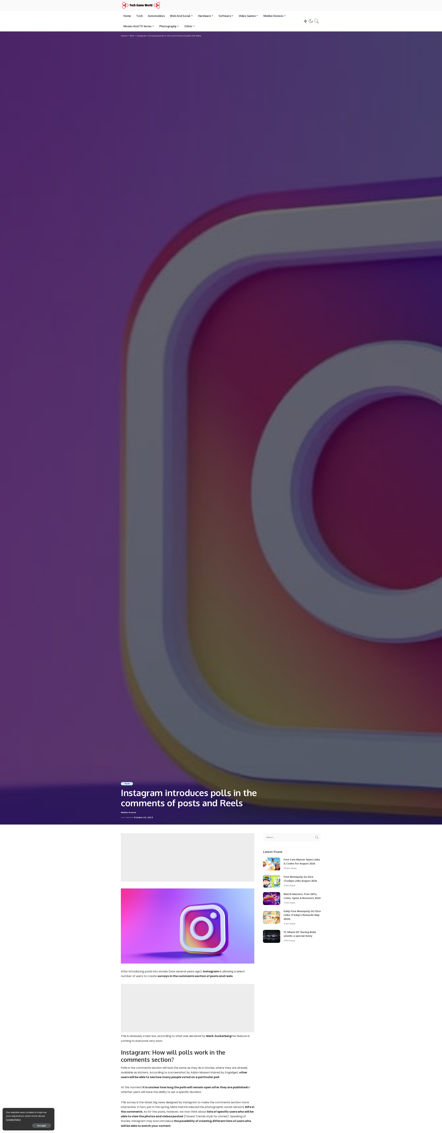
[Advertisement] (187, 857)
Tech (126, 783)
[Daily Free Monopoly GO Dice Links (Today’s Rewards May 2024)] (271, 917)
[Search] (316, 21)
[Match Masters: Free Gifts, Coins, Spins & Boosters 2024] (271, 898)
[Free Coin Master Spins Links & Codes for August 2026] (271, 864)
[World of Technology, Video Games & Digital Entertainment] (141, 5)
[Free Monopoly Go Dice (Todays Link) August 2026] (271, 881)
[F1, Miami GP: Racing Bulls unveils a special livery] (271, 936)
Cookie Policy (13, 1119)
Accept (41, 1125)
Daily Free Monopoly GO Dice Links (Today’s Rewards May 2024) (302, 915)
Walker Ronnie (128, 812)
